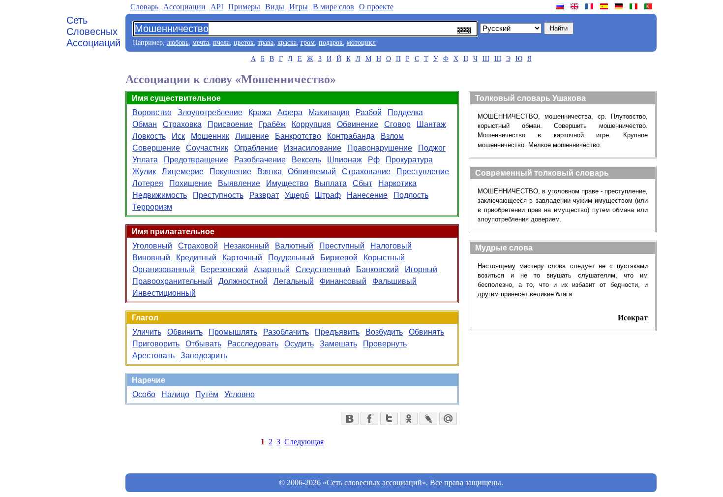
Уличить (146, 332)
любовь (177, 42)
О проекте (376, 6)
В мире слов (333, 6)
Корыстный (384, 257)
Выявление (239, 183)
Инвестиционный (164, 293)
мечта (200, 42)
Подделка (405, 112)
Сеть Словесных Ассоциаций (93, 31)
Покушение (230, 171)
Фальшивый (394, 281)
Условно (239, 394)
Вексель (306, 159)
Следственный (323, 269)
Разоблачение (260, 159)
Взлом (392, 136)
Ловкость (149, 136)
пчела (221, 42)
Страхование (366, 171)
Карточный (242, 257)
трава (265, 42)
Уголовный (152, 246)
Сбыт (362, 183)
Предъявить (337, 332)
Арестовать (153, 355)
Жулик (144, 171)
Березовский (224, 269)
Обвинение (357, 124)
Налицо (175, 394)
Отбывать (203, 344)
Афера (289, 112)
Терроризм (152, 207)
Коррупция (311, 124)
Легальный (293, 281)
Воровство (152, 112)
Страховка (182, 124)
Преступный (341, 246)
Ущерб (297, 195)
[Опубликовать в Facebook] (369, 418)
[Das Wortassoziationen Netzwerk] (620, 6)
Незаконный (246, 246)
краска (287, 42)
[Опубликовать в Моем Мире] (448, 418)
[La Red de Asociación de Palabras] (605, 6)
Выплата (330, 183)
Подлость (410, 195)
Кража (259, 112)
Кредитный (196, 257)
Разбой (369, 112)
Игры (298, 6)
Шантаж (431, 124)
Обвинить (185, 332)
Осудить (299, 344)
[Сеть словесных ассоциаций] (561, 6)
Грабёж (272, 124)
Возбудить (384, 332)
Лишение (252, 136)
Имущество (287, 183)
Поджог (432, 148)
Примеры (244, 6)
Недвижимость (159, 195)
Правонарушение (379, 148)
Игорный (421, 269)
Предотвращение (196, 159)
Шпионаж (344, 159)
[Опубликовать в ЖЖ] (428, 418)
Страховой (198, 246)
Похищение (190, 183)
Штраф (328, 195)
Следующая (304, 441)
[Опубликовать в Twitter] (389, 418)
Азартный (272, 269)
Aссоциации (184, 6)
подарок (331, 42)
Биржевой (339, 257)
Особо (143, 394)
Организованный (163, 269)
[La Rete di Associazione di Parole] (634, 6)
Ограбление (256, 148)
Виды (274, 6)
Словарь (144, 6)
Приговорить (156, 344)
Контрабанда (351, 136)
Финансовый (343, 281)
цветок (244, 42)
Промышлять (233, 332)
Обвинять (426, 332)
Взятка (269, 171)
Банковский (377, 269)
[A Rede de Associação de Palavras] (649, 6)
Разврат (264, 195)
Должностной (243, 281)
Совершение (156, 148)
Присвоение (230, 124)
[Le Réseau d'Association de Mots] (590, 6)
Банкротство (298, 136)
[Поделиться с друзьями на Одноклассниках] (409, 418)
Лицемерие (183, 171)
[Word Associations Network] (575, 6)
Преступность (218, 195)
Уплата (145, 159)
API (217, 6)
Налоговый (391, 246)
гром (308, 42)
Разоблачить (286, 332)
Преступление (422, 171)
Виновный (151, 257)
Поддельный (291, 257)
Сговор (397, 124)
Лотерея (147, 183)
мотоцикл (361, 42)
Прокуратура (409, 159)
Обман (144, 124)
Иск (178, 136)
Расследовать (252, 344)
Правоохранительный (172, 281)
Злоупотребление (210, 112)
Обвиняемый (312, 171)
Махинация (329, 112)
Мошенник (210, 136)
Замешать (338, 344)
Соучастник (207, 148)
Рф (374, 159)
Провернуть (385, 344)
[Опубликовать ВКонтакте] (350, 418)
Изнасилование (312, 148)
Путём (206, 394)
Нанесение (367, 195)
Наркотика (397, 183)
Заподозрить (204, 355)
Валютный (294, 246)
